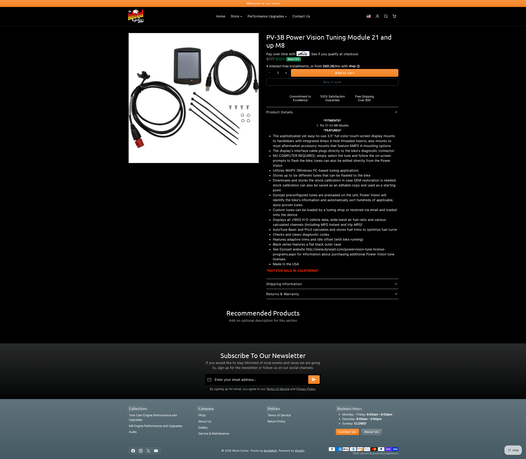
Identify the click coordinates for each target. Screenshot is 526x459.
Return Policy (276, 421)
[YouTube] (156, 450)
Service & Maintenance (213, 433)
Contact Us (301, 16)
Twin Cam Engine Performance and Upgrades (153, 417)
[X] (148, 450)
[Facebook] (133, 450)
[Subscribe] (314, 379)
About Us (204, 421)
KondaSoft (270, 450)
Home (220, 16)
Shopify (300, 450)
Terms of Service (278, 389)
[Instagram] (140, 450)
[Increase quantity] (286, 73)
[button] (369, 16)
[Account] (377, 16)
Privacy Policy (305, 389)
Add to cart (344, 73)
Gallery (203, 427)
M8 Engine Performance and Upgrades (155, 426)
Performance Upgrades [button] (266, 16)
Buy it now (332, 82)
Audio (133, 432)
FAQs (202, 415)
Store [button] (235, 16)
